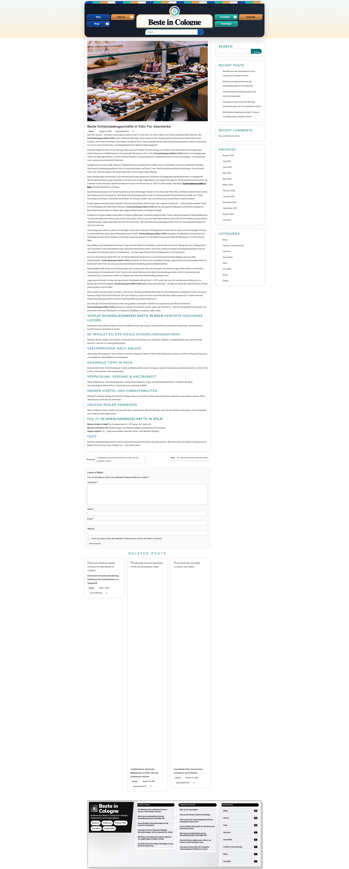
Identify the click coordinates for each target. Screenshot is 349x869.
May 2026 (227, 173)
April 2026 (227, 179)
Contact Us (107, 823)
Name (90, 509)
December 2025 (230, 202)
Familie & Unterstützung (233, 245)
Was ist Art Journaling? (189, 810)
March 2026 (228, 185)
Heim (225, 263)
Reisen (91, 131)
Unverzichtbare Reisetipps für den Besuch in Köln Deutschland (197, 827)
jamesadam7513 (122, 131)
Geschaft (227, 251)
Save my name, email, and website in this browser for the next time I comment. (127, 538)
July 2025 (227, 220)
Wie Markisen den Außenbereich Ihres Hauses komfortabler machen (239, 73)
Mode (225, 275)
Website (91, 528)
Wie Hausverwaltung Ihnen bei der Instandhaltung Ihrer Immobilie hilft (238, 83)
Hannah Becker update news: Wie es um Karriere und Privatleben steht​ (195, 841)
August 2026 (228, 155)
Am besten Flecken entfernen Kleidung (195, 815)
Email (90, 519)
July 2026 (227, 161)
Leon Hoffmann (96, 593)
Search (226, 46)
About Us (95, 823)
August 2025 (228, 214)
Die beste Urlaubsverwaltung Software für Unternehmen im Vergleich (102, 579)
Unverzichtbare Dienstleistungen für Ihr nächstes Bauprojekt (239, 94)
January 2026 (229, 196)
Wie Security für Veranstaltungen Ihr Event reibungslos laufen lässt (196, 821)
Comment (92, 482)
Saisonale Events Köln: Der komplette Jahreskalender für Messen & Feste (194, 848)
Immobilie (227, 269)
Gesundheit (228, 257)
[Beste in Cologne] (174, 11)
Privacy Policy (120, 823)
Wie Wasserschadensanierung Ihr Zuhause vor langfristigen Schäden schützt (241, 114)
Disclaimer (96, 828)
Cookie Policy (109, 828)
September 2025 (230, 208)
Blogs (225, 240)
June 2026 (227, 167)
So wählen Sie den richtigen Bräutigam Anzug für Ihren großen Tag (155, 845)
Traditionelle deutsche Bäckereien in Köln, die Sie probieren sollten (144, 773)
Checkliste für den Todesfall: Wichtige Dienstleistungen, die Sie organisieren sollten (242, 104)
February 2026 (229, 191)
